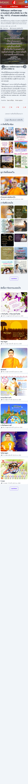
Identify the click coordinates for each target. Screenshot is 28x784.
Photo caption (18, 100)
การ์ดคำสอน (14, 6)
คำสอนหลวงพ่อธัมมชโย (17, 28)
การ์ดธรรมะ (5, 28)
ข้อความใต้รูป (10, 100)
